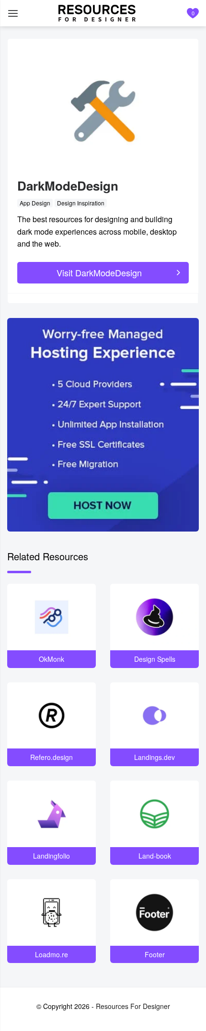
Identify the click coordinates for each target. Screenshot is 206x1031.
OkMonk (51, 659)
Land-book (154, 856)
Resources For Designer (133, 1006)
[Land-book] (154, 814)
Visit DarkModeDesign (99, 272)
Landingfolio (51, 856)
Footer (155, 954)
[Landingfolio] (51, 814)
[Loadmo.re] (51, 912)
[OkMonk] (51, 617)
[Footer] (154, 912)
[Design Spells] (154, 617)
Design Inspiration (80, 203)
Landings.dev (154, 757)
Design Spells (154, 659)
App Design (35, 203)
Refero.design (51, 757)
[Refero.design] (51, 715)
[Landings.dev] (154, 715)
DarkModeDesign (67, 185)
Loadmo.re (51, 954)
